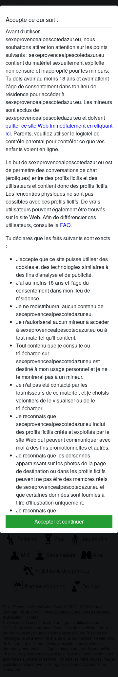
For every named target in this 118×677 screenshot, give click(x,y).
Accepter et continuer (59, 521)
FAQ (65, 225)
